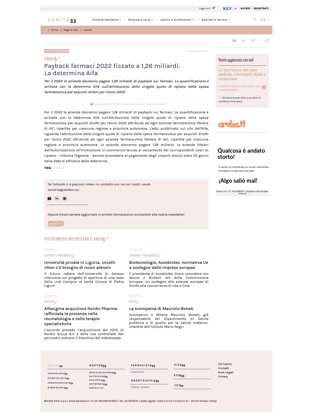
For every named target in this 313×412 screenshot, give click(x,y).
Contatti (223, 368)
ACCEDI (245, 8)
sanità (87, 29)
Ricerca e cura (139, 19)
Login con (205, 8)
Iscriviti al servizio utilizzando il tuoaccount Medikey (239, 88)
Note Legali (225, 372)
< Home (53, 29)
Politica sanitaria (105, 19)
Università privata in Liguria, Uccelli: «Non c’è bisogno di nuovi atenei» (80, 265)
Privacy (223, 376)
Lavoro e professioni (176, 19)
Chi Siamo (225, 364)
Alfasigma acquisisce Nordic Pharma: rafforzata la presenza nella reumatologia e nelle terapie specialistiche (81, 316)
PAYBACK (58, 168)
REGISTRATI (261, 8)
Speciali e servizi (214, 19)
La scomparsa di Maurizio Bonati (161, 308)
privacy (237, 101)
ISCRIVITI (56, 223)
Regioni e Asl (71, 29)
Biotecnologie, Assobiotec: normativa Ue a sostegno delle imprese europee (168, 265)
